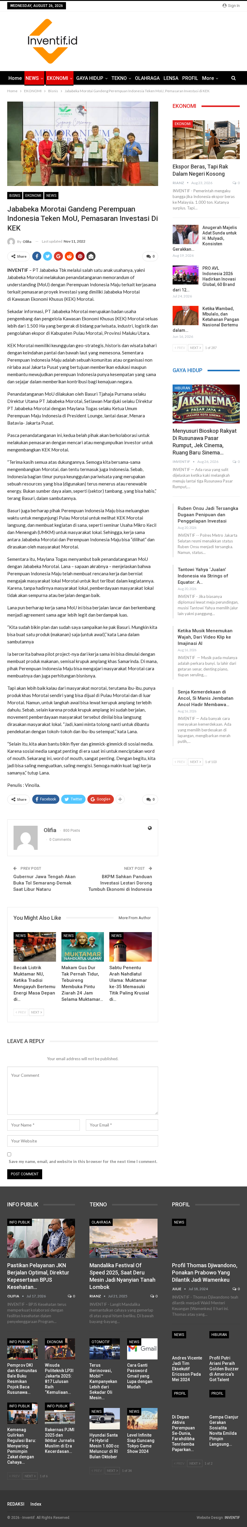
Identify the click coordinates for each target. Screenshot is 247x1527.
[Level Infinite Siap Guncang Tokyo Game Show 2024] (142, 1418)
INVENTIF (232, 1518)
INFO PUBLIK (19, 1222)
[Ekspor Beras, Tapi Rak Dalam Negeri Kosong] (206, 139)
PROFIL (190, 78)
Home (15, 78)
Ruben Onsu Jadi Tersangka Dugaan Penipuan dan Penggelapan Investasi (208, 515)
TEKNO (119, 78)
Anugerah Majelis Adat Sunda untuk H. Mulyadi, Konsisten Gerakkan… (205, 238)
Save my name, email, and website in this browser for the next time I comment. (83, 1161)
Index (35, 1504)
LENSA (171, 78)
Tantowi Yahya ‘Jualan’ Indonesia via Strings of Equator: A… (203, 576)
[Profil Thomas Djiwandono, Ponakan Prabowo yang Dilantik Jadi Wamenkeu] (206, 1238)
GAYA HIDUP (89, 78)
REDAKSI (15, 1504)
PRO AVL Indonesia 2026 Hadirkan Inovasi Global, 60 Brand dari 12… (204, 279)
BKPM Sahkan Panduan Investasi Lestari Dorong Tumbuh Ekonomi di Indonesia (120, 883)
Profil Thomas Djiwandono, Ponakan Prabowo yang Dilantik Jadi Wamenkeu (204, 1272)
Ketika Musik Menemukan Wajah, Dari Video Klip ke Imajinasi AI (205, 637)
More (208, 78)
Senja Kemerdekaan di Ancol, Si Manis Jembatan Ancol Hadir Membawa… (205, 698)
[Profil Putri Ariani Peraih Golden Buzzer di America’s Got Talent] (224, 1341)
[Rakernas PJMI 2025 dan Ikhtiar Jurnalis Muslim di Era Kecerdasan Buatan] (60, 1413)
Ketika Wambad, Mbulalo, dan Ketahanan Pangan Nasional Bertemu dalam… (206, 319)
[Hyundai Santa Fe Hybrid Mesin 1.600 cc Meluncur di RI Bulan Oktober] (104, 1418)
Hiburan (182, 388)
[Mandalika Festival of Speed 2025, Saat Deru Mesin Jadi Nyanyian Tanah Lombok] (123, 1238)
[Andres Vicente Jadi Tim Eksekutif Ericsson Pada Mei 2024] (187, 1341)
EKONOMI (57, 78)
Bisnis (14, 195)
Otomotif (101, 1342)
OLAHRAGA (147, 78)
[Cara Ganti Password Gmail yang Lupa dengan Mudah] (142, 1348)
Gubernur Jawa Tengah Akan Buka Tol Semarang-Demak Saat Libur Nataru (44, 883)
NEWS (32, 78)
